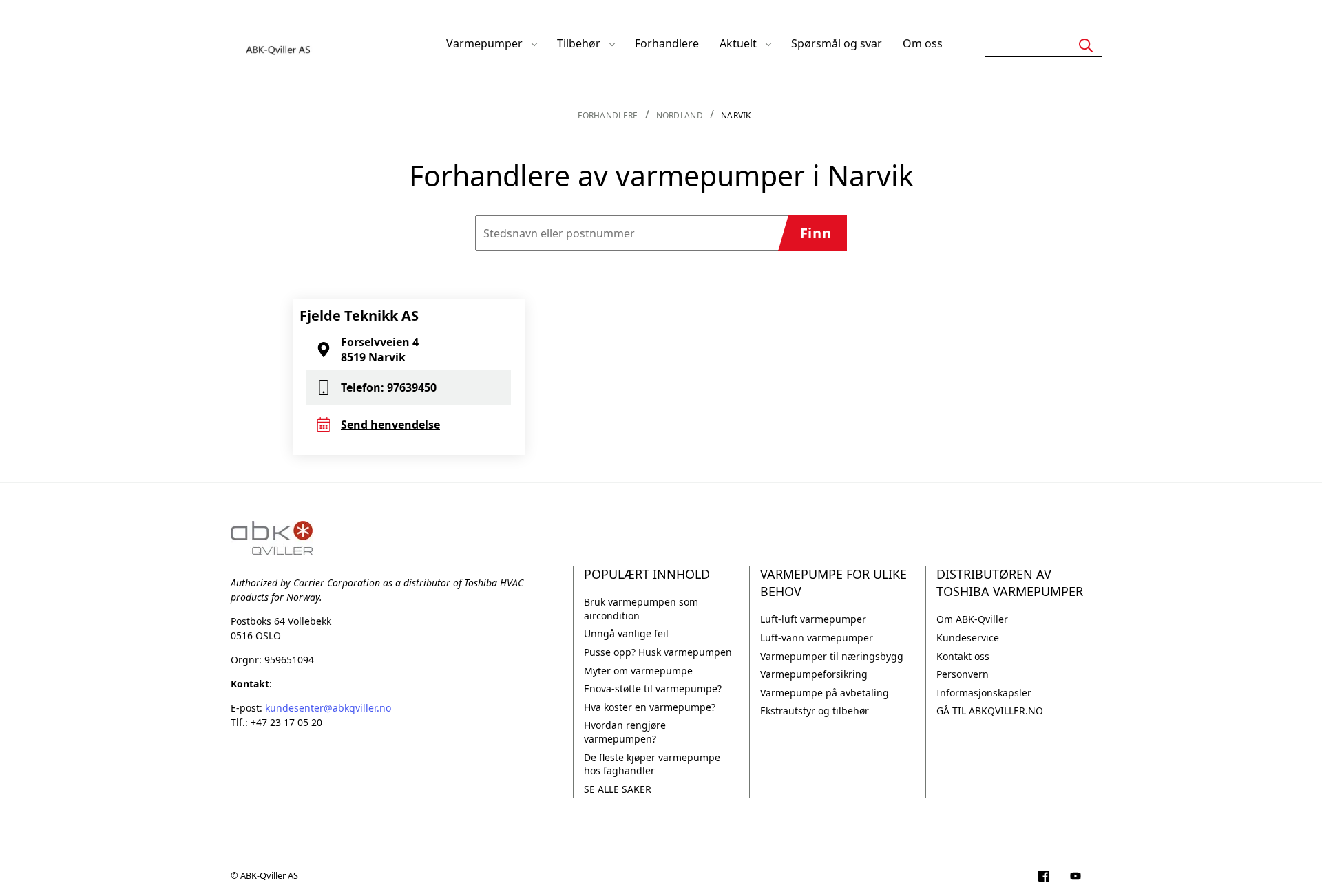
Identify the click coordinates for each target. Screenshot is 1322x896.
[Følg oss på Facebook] (1044, 877)
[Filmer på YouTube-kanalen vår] (1075, 877)
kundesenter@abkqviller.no (328, 707)
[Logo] (278, 43)
